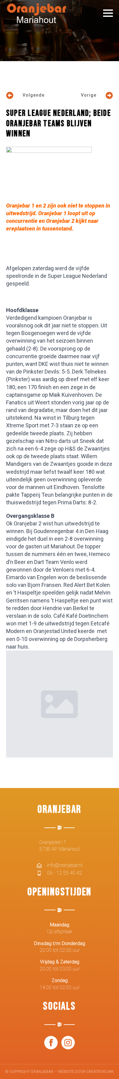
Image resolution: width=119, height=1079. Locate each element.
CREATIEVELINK (100, 1071)
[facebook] (51, 1042)
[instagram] (68, 1042)
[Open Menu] (108, 13)
